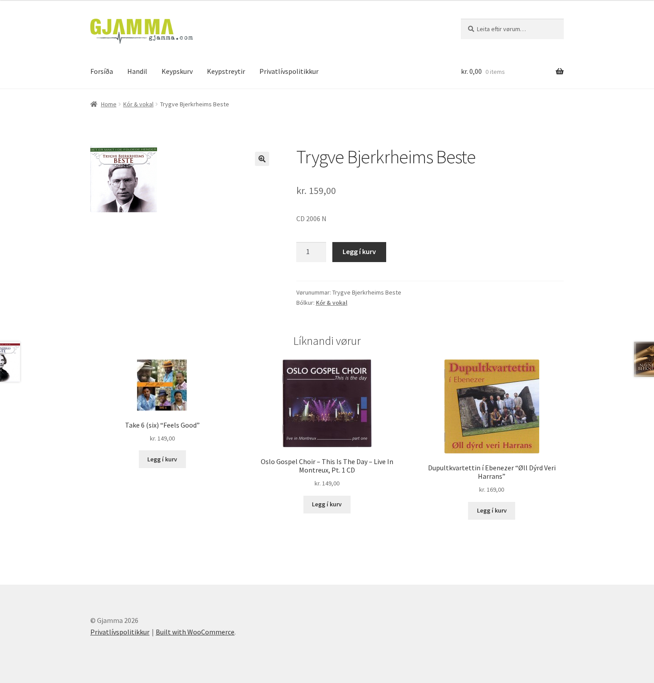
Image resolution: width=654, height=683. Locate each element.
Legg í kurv (359, 251)
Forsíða (101, 71)
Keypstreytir (226, 71)
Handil (137, 71)
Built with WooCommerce (195, 631)
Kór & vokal (138, 104)
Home (109, 104)
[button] (262, 159)
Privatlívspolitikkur (289, 71)
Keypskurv (177, 71)
